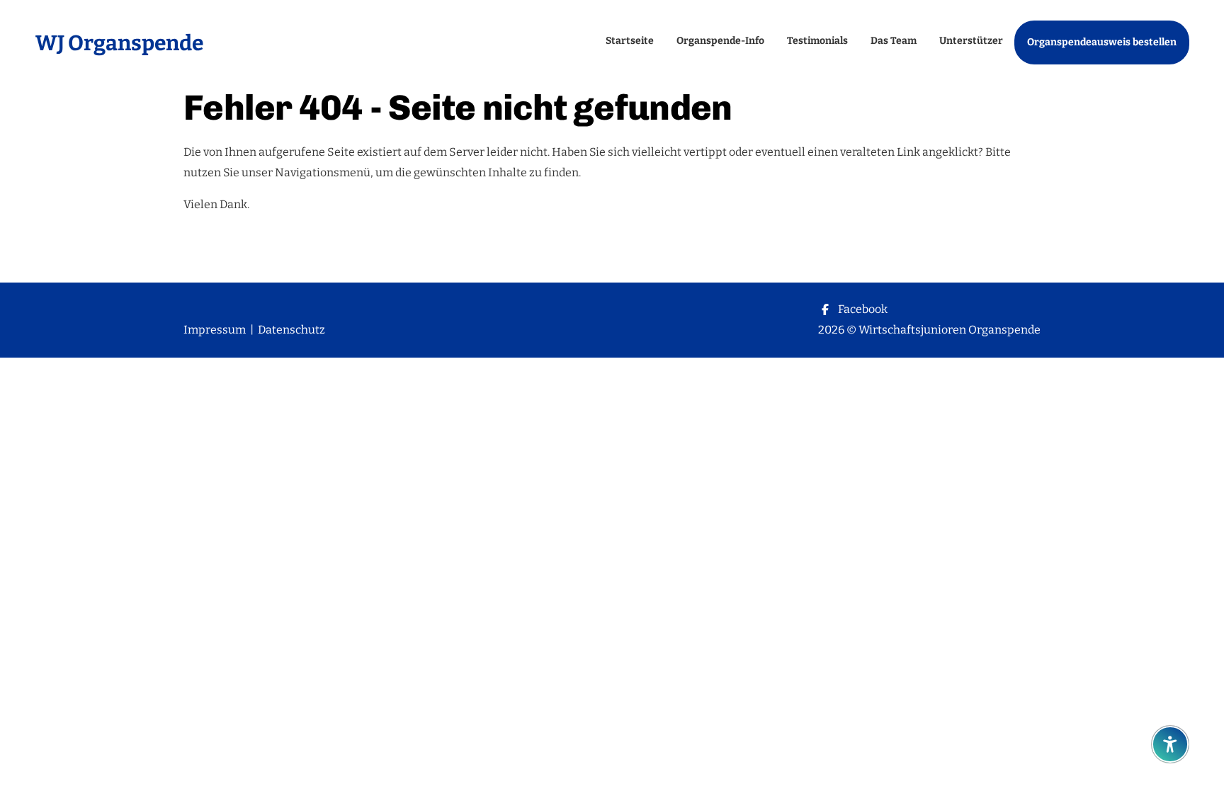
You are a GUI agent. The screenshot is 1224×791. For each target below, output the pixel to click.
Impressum (214, 329)
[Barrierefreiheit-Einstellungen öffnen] (1170, 744)
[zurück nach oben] (1170, 709)
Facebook (863, 309)
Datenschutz (291, 329)
